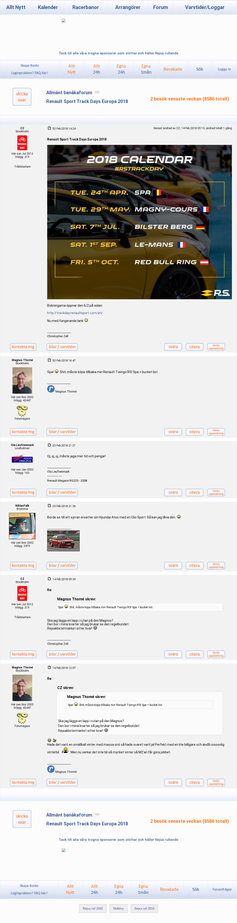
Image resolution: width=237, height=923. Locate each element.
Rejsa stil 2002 (93, 908)
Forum (160, 7)
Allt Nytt (15, 7)
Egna (121, 69)
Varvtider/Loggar (205, 7)
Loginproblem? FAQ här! (29, 73)
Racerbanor (85, 7)
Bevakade (173, 69)
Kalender (48, 7)
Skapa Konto (30, 66)
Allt (96, 69)
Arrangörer (127, 7)
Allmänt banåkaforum (69, 92)
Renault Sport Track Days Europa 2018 (87, 101)
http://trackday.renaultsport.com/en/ (75, 313)
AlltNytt (72, 69)
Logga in (224, 69)
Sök (199, 69)
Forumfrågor (222, 890)
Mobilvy (118, 908)
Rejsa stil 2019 (144, 908)
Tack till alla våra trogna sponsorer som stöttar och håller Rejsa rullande (118, 53)
